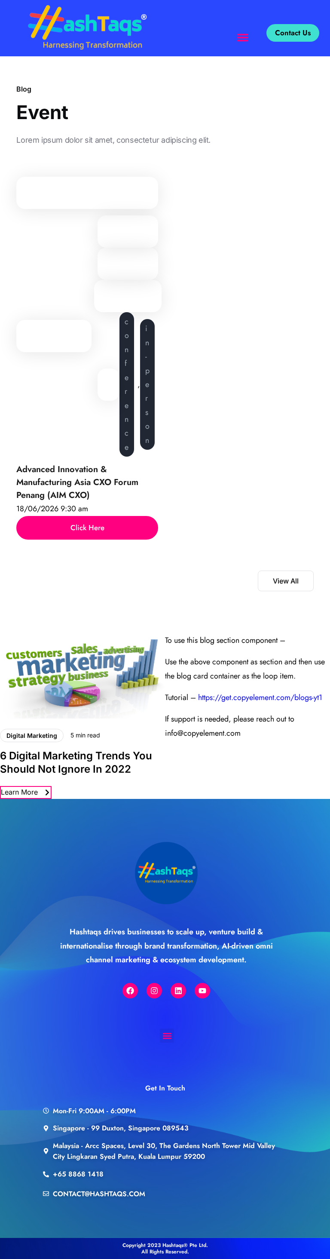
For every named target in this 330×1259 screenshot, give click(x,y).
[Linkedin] (178, 990)
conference (127, 384)
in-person (147, 384)
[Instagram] (154, 990)
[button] (243, 37)
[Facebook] (130, 990)
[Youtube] (202, 990)
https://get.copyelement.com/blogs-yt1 (260, 697)
